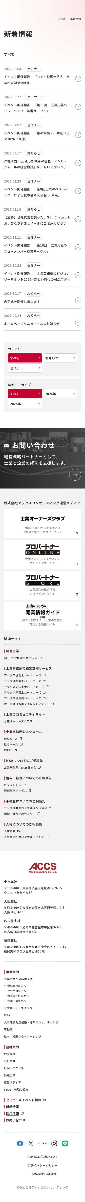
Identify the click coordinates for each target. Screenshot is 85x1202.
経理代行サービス (15, 791)
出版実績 (9, 1075)
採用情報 (12, 1113)
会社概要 (9, 1061)
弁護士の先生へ (16, 1001)
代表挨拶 (9, 1054)
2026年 (50, 393)
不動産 (8, 1029)
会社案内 (12, 1047)
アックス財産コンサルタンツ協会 (25, 808)
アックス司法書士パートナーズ (24, 687)
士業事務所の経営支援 (18, 979)
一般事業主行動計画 (42, 1174)
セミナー (16, 368)
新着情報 (12, 1106)
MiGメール (11, 739)
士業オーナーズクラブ (18, 721)
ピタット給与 (12, 785)
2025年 (15, 403)
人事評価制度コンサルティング (24, 837)
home (62, 19)
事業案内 (12, 972)
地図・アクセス (14, 1068)
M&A (7, 1015)
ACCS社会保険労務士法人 (20, 658)
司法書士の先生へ (18, 996)
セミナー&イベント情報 (23, 1100)
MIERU (8, 750)
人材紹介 (9, 831)
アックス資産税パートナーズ (22, 698)
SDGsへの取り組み (16, 1089)
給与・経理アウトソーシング (22, 1036)
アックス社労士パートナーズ (22, 681)
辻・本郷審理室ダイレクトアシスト (27, 704)
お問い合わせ (16, 1120)
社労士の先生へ (16, 991)
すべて (15, 358)
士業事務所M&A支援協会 (20, 767)
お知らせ (52, 358)
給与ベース (11, 744)
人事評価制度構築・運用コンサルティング (31, 1022)
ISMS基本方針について (42, 1157)
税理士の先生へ (16, 985)
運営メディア (12, 1082)
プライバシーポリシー (42, 1165)
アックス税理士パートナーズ (22, 675)
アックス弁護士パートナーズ (22, 692)
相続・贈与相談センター (20, 814)
